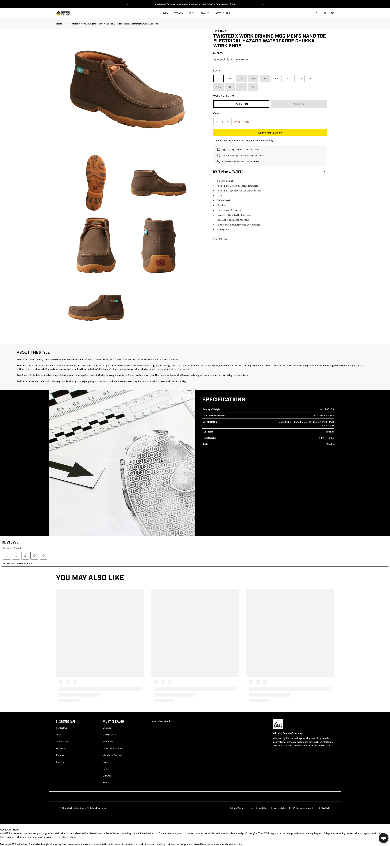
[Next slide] (262, 4)
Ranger (106, 762)
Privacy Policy (236, 808)
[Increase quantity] (228, 121)
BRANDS (204, 13)
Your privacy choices (162, 720)
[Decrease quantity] (217, 121)
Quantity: (218, 113)
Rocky (106, 769)
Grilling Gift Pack (212, 4)
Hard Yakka (108, 741)
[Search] (317, 13)
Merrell (162, 4)
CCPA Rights (325, 808)
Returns (60, 755)
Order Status (62, 741)
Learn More (252, 161)
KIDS (191, 13)
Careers (60, 762)
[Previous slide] (128, 4)
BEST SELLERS (222, 13)
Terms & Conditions (258, 808)
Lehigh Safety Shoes (112, 748)
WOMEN (178, 13)
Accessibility (280, 808)
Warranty (60, 748)
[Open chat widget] (383, 838)
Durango (107, 727)
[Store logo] (66, 13)
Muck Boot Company (113, 755)
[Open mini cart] (332, 13)
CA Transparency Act (302, 808)
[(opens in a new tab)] (127, 89)
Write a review (241, 59)
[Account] (325, 13)
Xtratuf (106, 782)
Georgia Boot (109, 734)
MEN (165, 13)
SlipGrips (107, 775)
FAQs (58, 734)
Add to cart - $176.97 (292, 133)
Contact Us (61, 727)
